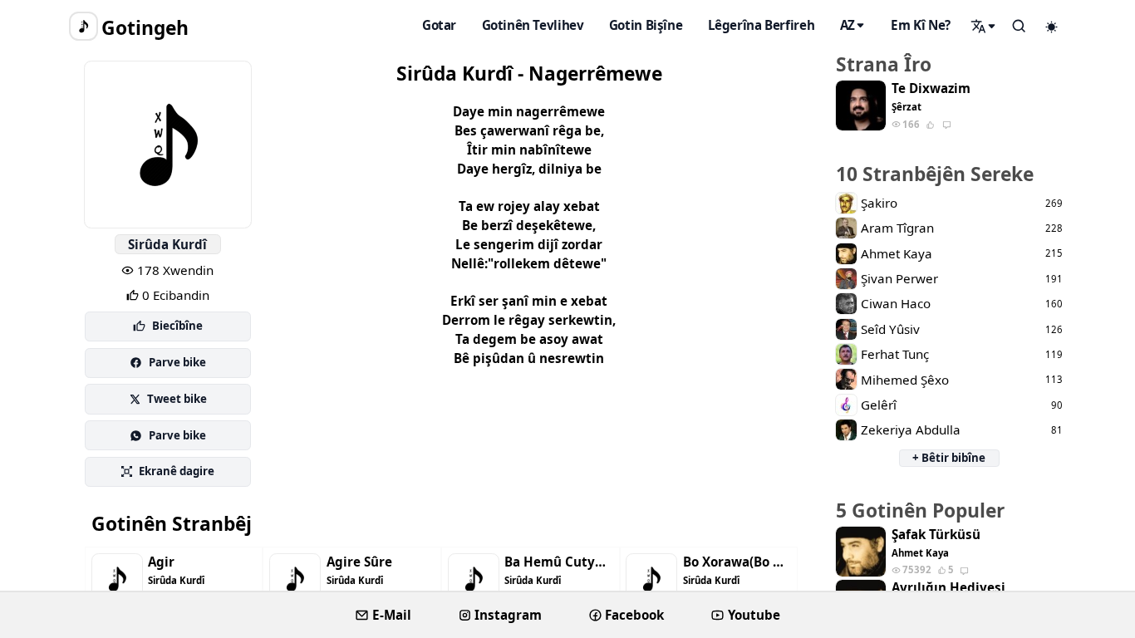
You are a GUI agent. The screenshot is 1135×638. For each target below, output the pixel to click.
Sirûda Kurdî (167, 244)
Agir (161, 562)
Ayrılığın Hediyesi (948, 588)
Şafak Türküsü (936, 534)
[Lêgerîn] (983, 26)
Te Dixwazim (931, 88)
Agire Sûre (359, 562)
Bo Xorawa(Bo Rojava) (737, 562)
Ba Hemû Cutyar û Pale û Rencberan (558, 562)
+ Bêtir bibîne (948, 457)
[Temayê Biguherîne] (1052, 26)
